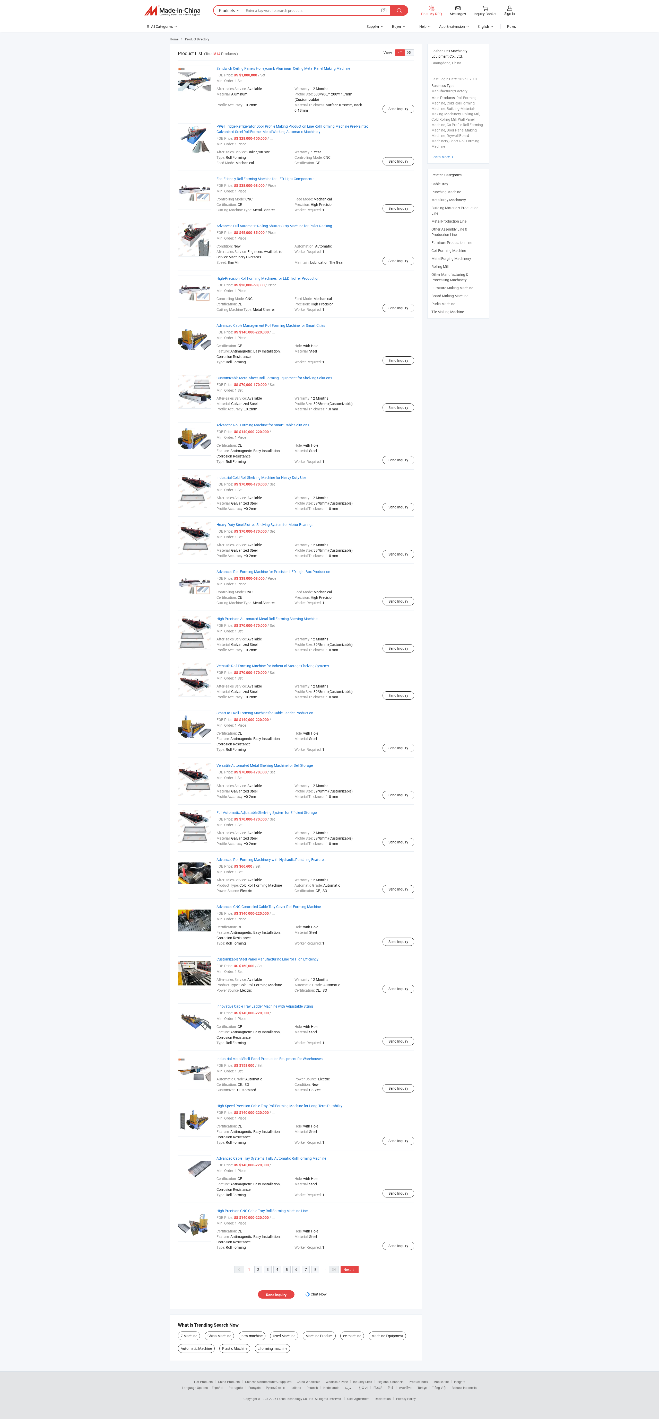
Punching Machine (446, 191)
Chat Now (319, 1294)
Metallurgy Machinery (448, 199)
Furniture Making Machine (452, 287)
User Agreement (358, 1399)
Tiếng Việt (439, 1388)
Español (217, 1388)
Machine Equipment (387, 1335)
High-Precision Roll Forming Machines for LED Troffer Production (267, 278)
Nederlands (331, 1388)
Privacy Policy (406, 1399)
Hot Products (203, 1382)
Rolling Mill (439, 266)
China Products (229, 1382)
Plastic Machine (234, 1348)
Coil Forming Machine (448, 250)
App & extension (452, 26)
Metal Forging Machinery (451, 258)
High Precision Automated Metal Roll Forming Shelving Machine (266, 618)
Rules (511, 26)
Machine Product (319, 1335)
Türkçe (422, 1388)
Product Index (418, 1382)
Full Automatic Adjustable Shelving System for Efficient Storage (266, 812)
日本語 (378, 1388)
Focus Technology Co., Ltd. (296, 1399)
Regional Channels (390, 1382)
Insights (459, 1382)
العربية (349, 1388)
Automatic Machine (196, 1348)
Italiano (296, 1388)
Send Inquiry (398, 108)
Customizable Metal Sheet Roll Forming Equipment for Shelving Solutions (274, 377)
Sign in (509, 13)
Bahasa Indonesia (464, 1388)
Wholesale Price (337, 1382)
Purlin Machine (443, 303)
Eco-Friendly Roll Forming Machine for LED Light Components (265, 178)
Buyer (396, 26)
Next (349, 1269)
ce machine (352, 1335)
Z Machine (189, 1335)
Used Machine (284, 1335)
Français (254, 1388)
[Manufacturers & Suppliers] (172, 10)
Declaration (383, 1399)
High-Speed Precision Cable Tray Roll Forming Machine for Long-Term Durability (279, 1105)
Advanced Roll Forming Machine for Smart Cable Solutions (262, 424)
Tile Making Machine (447, 311)
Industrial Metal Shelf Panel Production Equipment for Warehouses (269, 1058)
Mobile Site (441, 1382)
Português (236, 1388)
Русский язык (275, 1388)
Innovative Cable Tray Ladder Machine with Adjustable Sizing (264, 1006)
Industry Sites (362, 1382)
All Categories (162, 26)
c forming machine (272, 1348)
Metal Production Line (448, 221)
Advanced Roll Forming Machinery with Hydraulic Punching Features (270, 859)
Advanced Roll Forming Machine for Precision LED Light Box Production (273, 571)
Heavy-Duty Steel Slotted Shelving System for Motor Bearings (264, 524)
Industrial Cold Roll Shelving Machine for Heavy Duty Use (261, 477)
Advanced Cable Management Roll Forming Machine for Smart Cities (270, 325)
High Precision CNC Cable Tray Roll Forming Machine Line (262, 1210)
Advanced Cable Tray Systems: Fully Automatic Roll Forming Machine (271, 1158)
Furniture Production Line (451, 242)
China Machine (219, 1335)
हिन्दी (391, 1388)
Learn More (443, 156)
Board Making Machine (449, 295)
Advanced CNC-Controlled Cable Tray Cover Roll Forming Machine (268, 906)
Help (423, 26)
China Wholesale (308, 1382)
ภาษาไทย (405, 1388)
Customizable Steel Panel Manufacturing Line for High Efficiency (267, 959)
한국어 (363, 1388)
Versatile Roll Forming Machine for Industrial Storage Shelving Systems (272, 665)
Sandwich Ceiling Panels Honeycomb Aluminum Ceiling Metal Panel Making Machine (283, 68)
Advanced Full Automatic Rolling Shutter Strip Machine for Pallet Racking (274, 225)
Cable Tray (439, 183)
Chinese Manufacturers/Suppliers (268, 1382)
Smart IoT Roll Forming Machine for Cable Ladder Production (264, 712)
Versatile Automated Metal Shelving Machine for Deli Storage (264, 765)
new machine (252, 1335)
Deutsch (312, 1388)
